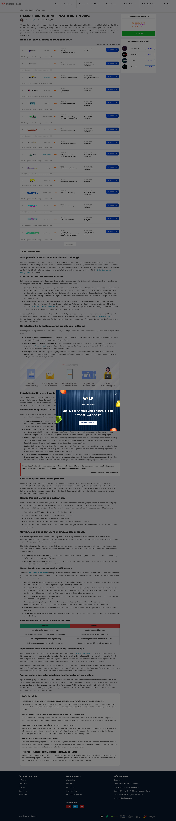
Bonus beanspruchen (88, 423)
